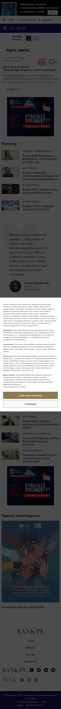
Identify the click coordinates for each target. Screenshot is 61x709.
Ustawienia (30, 403)
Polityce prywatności (29, 325)
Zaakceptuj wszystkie (30, 395)
